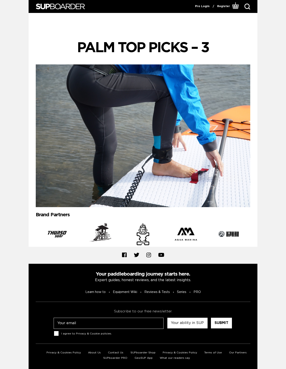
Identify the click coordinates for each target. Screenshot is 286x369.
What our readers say (175, 358)
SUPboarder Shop (143, 352)
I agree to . (86, 333)
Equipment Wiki (125, 292)
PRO (197, 292)
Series (181, 292)
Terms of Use (213, 352)
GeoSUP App (144, 358)
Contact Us (115, 352)
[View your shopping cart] (235, 6)
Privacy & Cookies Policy (63, 352)
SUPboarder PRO (115, 358)
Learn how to (95, 292)
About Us (94, 352)
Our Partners (238, 352)
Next (253, 235)
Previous (32, 235)
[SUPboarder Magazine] (60, 7)
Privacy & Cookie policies (93, 333)
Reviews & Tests (157, 292)
